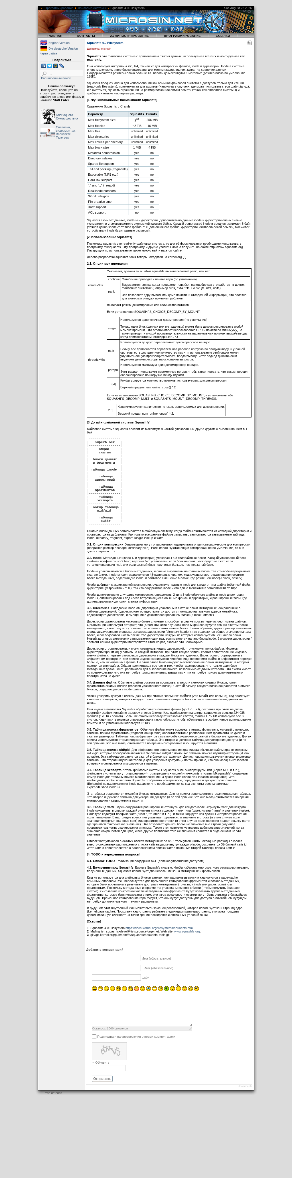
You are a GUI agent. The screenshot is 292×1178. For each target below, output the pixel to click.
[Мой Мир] (56, 66)
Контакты (86, 35)
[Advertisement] (146, 1137)
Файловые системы (92, 8)
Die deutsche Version (63, 48)
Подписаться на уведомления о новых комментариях (136, 1036)
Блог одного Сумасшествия (67, 116)
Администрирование (129, 35)
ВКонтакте (63, 134)
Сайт (145, 978)
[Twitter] (50, 66)
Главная (54, 35)
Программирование (59, 8)
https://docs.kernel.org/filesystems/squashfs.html (159, 928)
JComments (245, 1086)
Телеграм (63, 137)
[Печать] (249, 44)
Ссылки (223, 35)
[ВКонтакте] (44, 66)
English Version (59, 42)
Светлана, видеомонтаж (65, 128)
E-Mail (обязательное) (157, 968)
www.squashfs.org (187, 931)
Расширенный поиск (56, 78)
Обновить (102, 1062)
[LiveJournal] (62, 66)
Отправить (102, 1079)
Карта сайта (48, 53)
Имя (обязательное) (156, 958)
